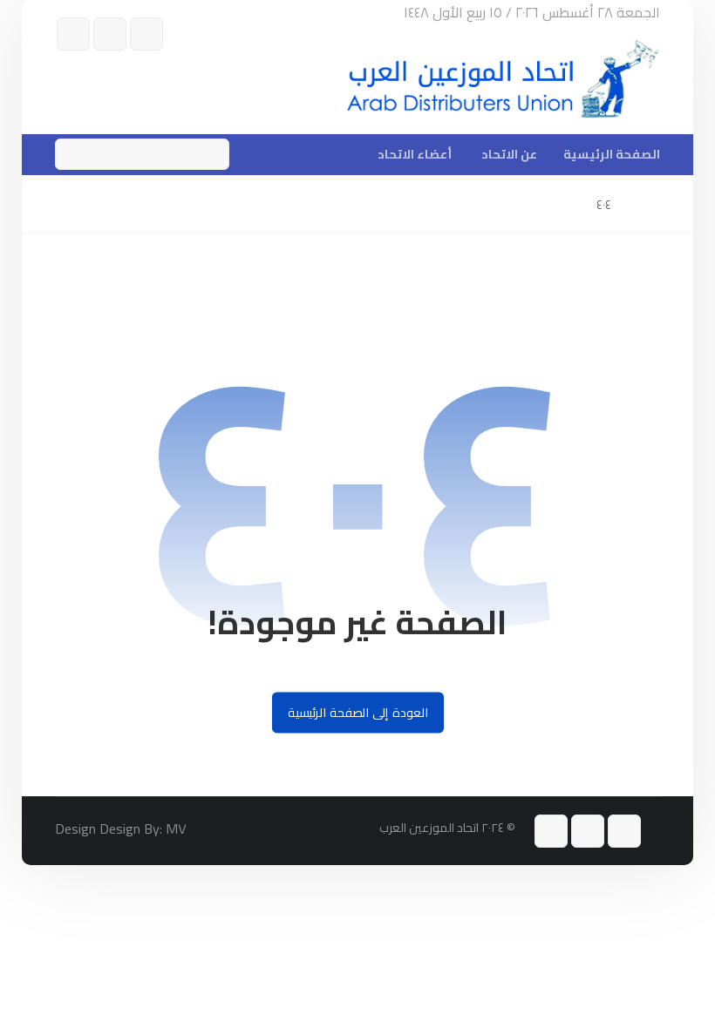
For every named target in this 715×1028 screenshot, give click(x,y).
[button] (146, 34)
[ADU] (503, 79)
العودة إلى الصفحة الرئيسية (357, 712)
